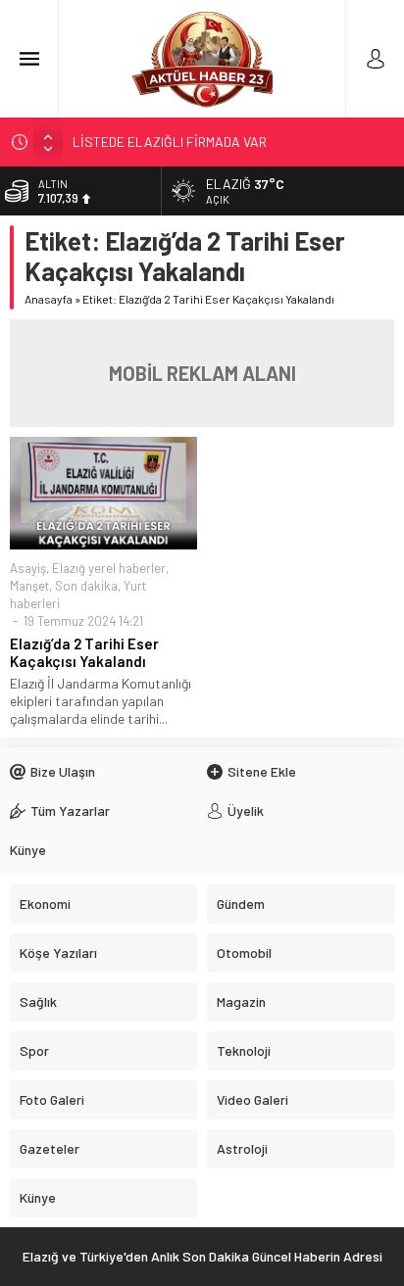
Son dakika (86, 586)
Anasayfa (49, 299)
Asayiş (28, 568)
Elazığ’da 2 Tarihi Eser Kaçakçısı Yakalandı (84, 652)
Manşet (29, 586)
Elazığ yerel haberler (109, 568)
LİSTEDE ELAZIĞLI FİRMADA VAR (170, 141)
